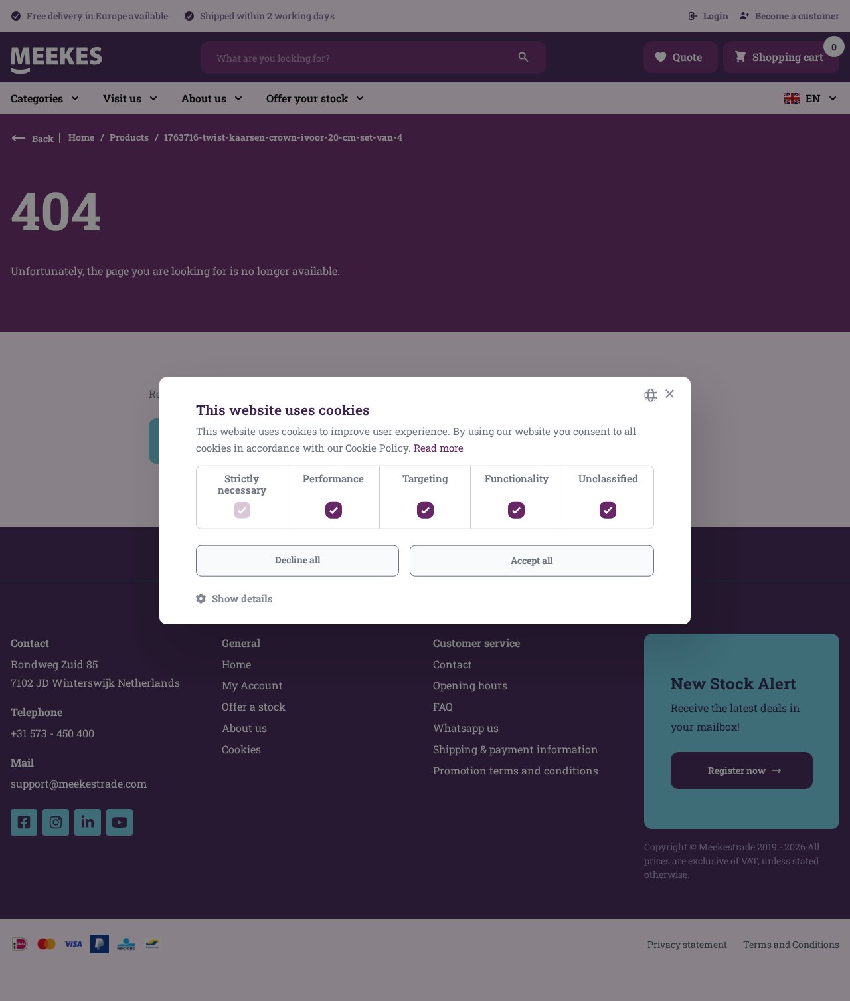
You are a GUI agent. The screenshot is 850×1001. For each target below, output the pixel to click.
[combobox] (650, 394)
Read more (439, 447)
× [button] (669, 394)
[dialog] (425, 500)
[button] (234, 598)
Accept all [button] (531, 560)
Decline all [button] (297, 559)
